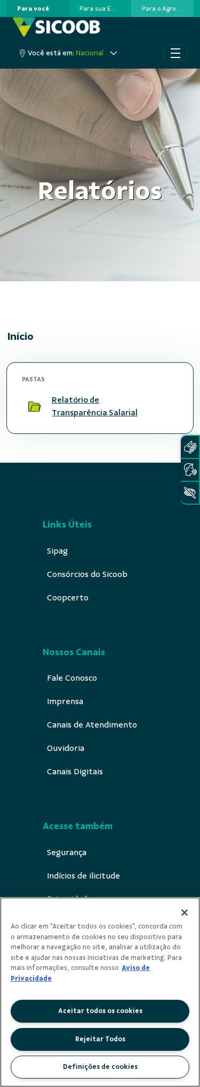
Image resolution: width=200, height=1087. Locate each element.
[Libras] (190, 447)
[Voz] (190, 470)
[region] (100, 992)
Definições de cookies (100, 1067)
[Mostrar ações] (165, 406)
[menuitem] (33, 8)
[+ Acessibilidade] (190, 493)
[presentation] (37, 8)
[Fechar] (184, 912)
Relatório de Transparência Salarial (95, 406)
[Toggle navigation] (175, 53)
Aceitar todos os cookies (100, 1011)
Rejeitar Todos (100, 1039)
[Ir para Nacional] (56, 27)
